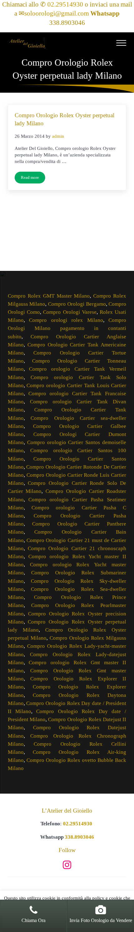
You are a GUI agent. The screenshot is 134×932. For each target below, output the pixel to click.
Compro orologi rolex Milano (66, 320)
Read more (33, 178)
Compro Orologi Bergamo (77, 304)
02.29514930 (65, 4)
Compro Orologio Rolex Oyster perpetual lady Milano (64, 119)
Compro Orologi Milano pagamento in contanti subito (67, 328)
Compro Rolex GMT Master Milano (49, 296)
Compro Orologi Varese (70, 312)
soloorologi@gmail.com (56, 13)
